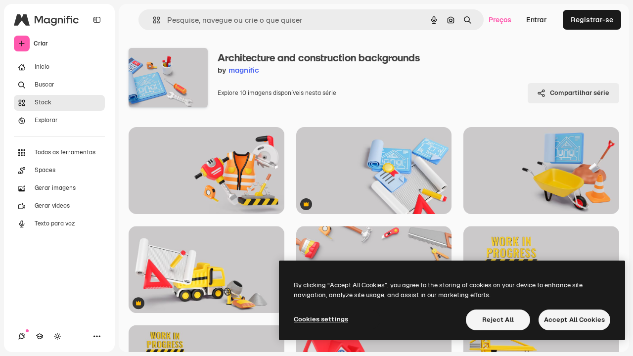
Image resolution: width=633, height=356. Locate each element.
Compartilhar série (579, 93)
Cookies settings (321, 319)
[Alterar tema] (57, 336)
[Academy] (39, 336)
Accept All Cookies (574, 319)
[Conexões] (22, 336)
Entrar (536, 19)
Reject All (498, 319)
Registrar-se (592, 19)
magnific (243, 70)
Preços (500, 19)
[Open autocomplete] (152, 20)
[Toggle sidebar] (97, 20)
